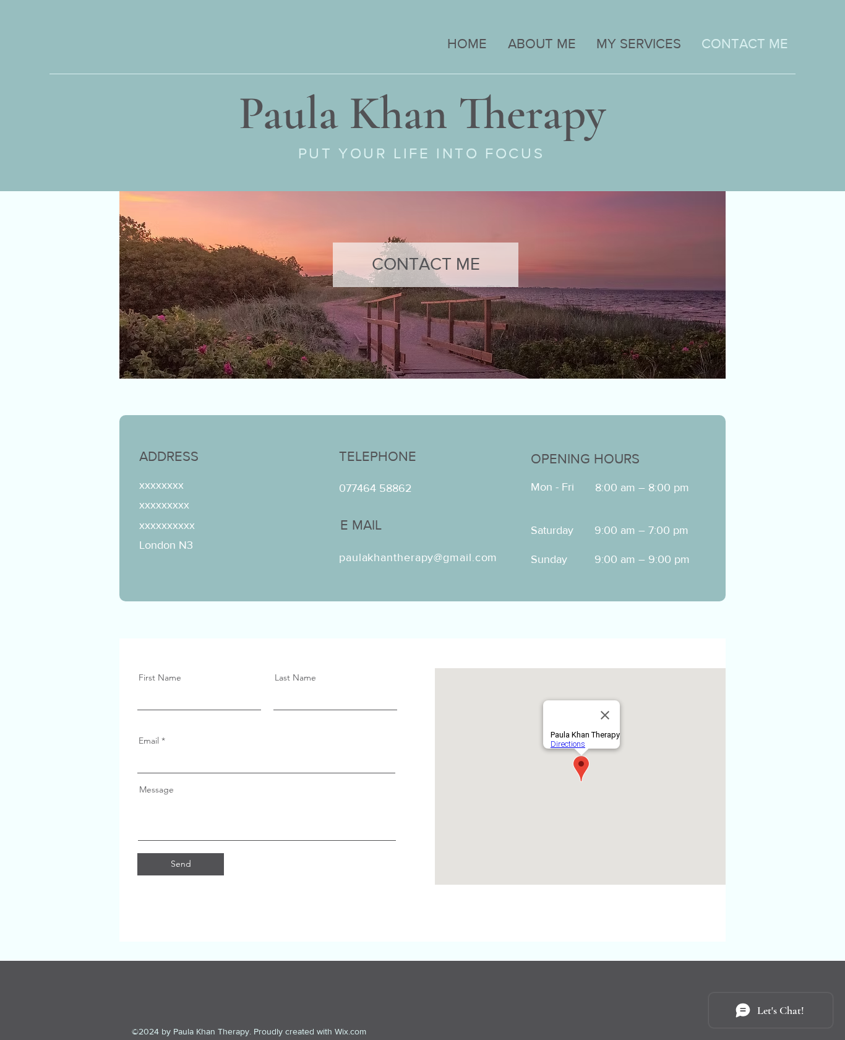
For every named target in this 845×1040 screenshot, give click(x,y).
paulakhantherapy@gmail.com (418, 557)
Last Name (295, 677)
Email (149, 740)
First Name (160, 677)
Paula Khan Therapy (422, 113)
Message (156, 789)
